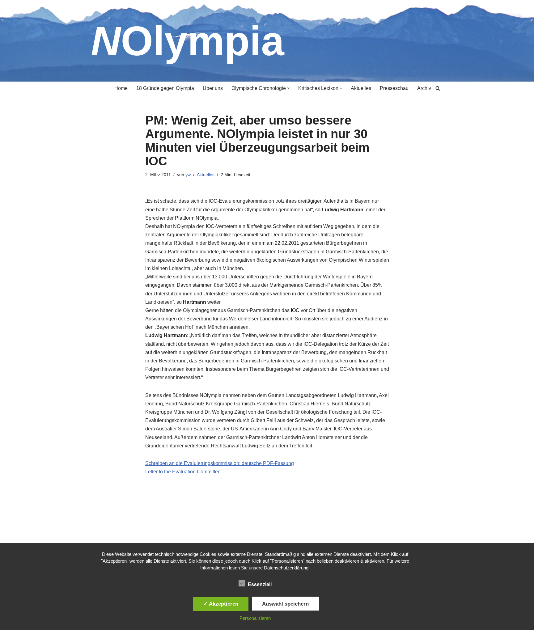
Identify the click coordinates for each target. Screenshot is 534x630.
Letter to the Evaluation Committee (183, 471)
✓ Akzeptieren (220, 604)
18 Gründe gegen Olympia (165, 88)
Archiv (424, 88)
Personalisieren (255, 618)
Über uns (213, 88)
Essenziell (260, 584)
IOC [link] (295, 310)
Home (121, 88)
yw (188, 174)
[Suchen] (437, 88)
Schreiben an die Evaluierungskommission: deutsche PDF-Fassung (219, 463)
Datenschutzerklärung (286, 567)
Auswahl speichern (285, 604)
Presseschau (394, 88)
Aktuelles (361, 88)
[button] (288, 88)
